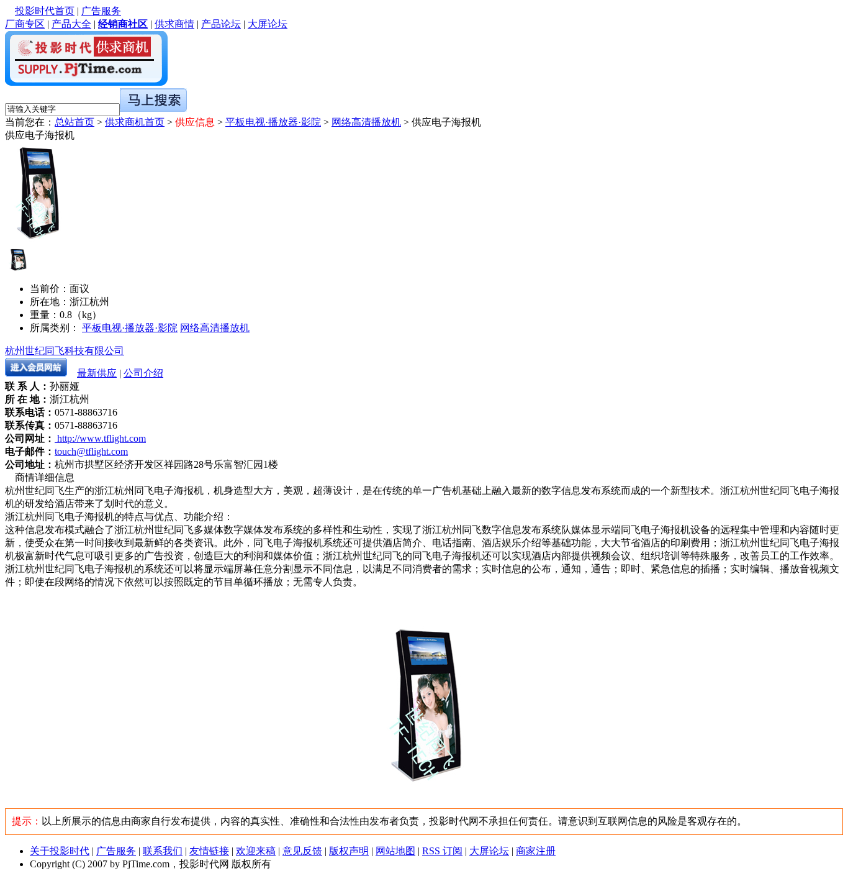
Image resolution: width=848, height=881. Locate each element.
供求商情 (174, 24)
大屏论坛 (267, 24)
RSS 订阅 (442, 851)
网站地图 (395, 851)
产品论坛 (221, 24)
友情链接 (209, 851)
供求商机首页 (135, 122)
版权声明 (349, 851)
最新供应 (97, 373)
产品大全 (71, 24)
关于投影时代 (59, 851)
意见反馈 (302, 851)
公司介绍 (143, 373)
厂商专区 (25, 24)
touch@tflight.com (91, 451)
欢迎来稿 (256, 851)
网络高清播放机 (366, 122)
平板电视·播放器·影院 (273, 122)
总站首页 (74, 122)
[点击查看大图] (17, 258)
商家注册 (536, 851)
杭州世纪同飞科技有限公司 (64, 350)
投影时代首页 (44, 11)
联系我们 (163, 851)
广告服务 (101, 11)
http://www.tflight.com (100, 438)
